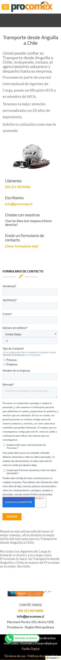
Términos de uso (15, 656)
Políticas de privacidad (42, 656)
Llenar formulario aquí (21, 246)
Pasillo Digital (30, 649)
